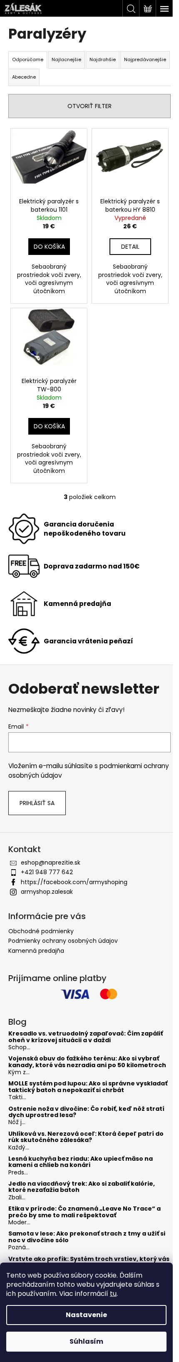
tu (113, 1293)
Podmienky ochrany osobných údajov (63, 941)
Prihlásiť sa (37, 803)
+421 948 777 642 (47, 872)
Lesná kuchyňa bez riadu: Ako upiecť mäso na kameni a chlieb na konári (80, 1162)
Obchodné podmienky (41, 931)
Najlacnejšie (66, 59)
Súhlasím (86, 1341)
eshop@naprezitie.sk (50, 862)
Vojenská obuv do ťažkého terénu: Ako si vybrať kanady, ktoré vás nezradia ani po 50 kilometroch (87, 1061)
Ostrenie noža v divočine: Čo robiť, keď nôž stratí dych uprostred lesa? (86, 1112)
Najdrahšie (103, 59)
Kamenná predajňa (36, 951)
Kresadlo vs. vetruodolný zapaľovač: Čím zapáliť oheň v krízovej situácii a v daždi (85, 1037)
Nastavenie (86, 1315)
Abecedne (24, 77)
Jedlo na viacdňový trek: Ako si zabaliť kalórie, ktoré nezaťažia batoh (81, 1187)
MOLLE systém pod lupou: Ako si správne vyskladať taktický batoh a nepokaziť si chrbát (87, 1086)
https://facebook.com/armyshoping (74, 882)
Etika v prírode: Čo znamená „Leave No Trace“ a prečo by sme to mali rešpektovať (84, 1212)
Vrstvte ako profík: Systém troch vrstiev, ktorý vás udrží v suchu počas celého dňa (88, 1262)
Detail (130, 246)
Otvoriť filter (89, 106)
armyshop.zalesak (47, 891)
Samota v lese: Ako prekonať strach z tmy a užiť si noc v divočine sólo (86, 1237)
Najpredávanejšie (145, 59)
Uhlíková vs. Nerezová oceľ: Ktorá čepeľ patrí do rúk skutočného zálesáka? (86, 1137)
